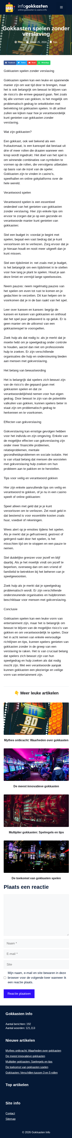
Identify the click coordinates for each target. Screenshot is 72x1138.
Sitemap (11, 1118)
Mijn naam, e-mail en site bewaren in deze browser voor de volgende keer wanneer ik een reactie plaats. (37, 977)
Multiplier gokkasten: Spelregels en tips (36, 832)
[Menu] (61, 7)
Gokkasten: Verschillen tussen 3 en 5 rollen (32, 1072)
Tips (55, 42)
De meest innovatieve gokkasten (36, 786)
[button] (10, 63)
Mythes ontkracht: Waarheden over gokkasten (36, 740)
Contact (10, 1113)
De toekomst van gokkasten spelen (36, 878)
